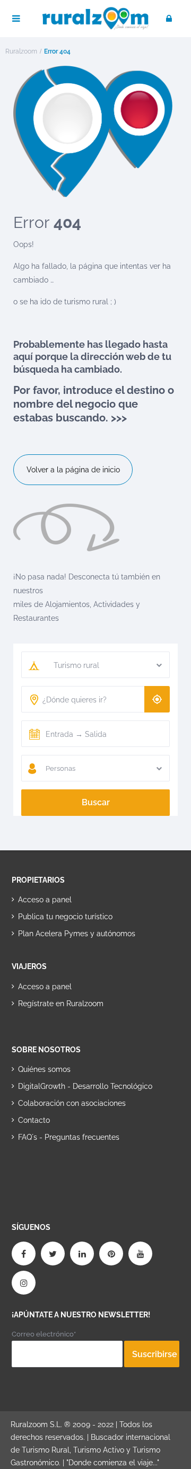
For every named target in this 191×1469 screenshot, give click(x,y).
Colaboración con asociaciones (72, 1103)
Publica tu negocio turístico (65, 916)
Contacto (34, 1120)
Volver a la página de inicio (73, 469)
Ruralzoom (21, 51)
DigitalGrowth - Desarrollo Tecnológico (85, 1086)
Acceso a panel (45, 899)
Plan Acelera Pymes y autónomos (76, 933)
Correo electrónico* (44, 1334)
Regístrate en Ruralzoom (60, 1003)
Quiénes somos (44, 1069)
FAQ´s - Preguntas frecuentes (68, 1137)
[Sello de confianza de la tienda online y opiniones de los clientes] (51, 1171)
